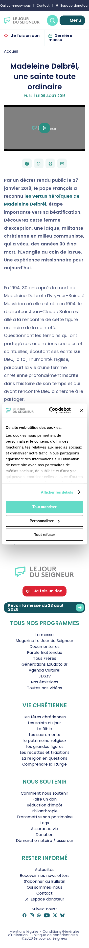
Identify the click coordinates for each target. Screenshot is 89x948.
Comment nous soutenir (44, 793)
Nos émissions (44, 682)
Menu (75, 20)
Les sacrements (44, 735)
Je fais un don (25, 35)
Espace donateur (47, 899)
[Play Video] (44, 128)
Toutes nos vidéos (44, 688)
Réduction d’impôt (45, 805)
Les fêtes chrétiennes (44, 717)
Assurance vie (44, 829)
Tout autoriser (44, 507)
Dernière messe (60, 38)
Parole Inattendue (44, 652)
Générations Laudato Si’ (45, 664)
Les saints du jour (44, 723)
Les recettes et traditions (44, 752)
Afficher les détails (57, 492)
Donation (44, 834)
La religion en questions (44, 758)
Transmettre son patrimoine (45, 817)
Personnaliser (42, 521)
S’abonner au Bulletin (44, 881)
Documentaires (44, 646)
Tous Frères (44, 658)
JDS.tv (45, 676)
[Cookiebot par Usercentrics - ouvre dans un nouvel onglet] (52, 410)
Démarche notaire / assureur (44, 840)
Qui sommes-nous (44, 887)
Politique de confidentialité (55, 934)
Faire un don (44, 799)
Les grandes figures (45, 746)
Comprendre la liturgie (44, 764)
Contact (43, 5)
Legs (44, 823)
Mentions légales (24, 931)
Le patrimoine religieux (44, 740)
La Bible (44, 729)
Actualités (44, 869)
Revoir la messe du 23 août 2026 (36, 607)
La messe (44, 635)
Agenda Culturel (44, 670)
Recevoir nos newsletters (44, 875)
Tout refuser (44, 534)
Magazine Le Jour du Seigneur (44, 640)
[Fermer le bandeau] (81, 410)
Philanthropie (45, 811)
